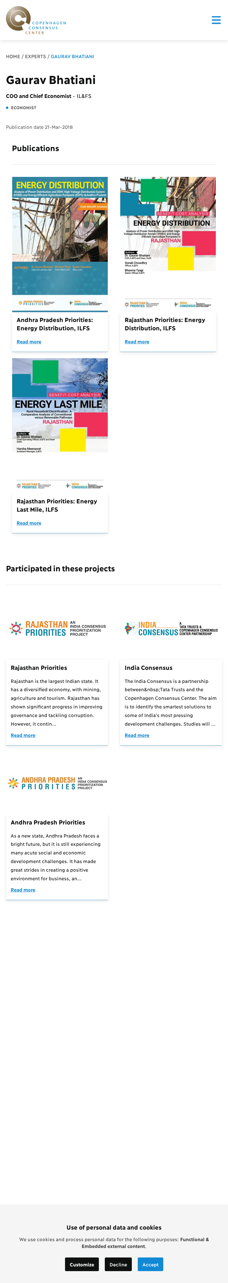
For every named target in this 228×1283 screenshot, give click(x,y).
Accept (150, 1264)
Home (13, 56)
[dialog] (114, 1244)
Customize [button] (82, 1264)
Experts (35, 56)
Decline (118, 1264)
